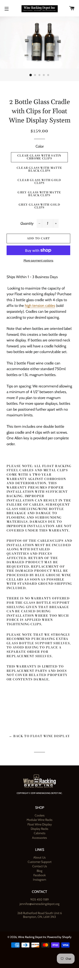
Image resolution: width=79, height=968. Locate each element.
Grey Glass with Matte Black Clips (39, 194)
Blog (39, 871)
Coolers (40, 815)
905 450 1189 (39, 899)
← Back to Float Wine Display (39, 736)
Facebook (39, 875)
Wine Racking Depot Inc (32, 937)
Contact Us (39, 866)
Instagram (39, 879)
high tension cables (40, 305)
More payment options (38, 260)
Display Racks (39, 829)
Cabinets (39, 833)
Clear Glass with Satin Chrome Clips (39, 157)
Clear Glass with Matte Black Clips (39, 169)
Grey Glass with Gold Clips (39, 206)
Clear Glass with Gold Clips (39, 181)
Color (40, 146)
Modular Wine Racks (39, 820)
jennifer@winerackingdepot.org (39, 904)
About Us (39, 857)
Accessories (39, 838)
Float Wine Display (39, 824)
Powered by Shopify (59, 937)
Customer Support (40, 862)
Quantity (27, 223)
